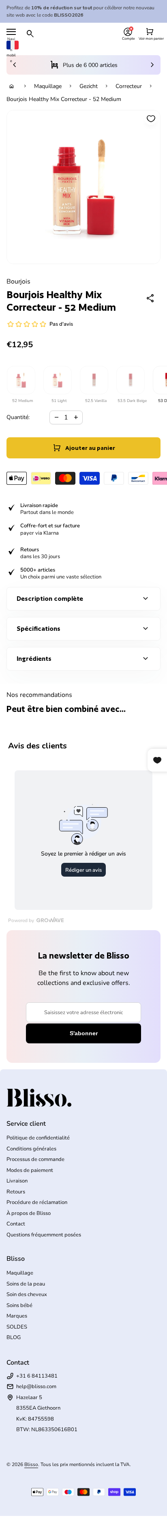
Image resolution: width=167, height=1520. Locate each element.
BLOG (13, 1337)
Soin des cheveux (26, 1294)
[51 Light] (57, 380)
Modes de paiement (29, 1170)
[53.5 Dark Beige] (130, 380)
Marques (16, 1316)
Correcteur (129, 86)
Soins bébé (19, 1305)
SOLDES (16, 1327)
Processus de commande (35, 1159)
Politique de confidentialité (38, 1138)
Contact (15, 1224)
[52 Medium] (20, 380)
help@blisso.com (36, 1386)
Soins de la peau (25, 1284)
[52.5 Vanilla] (93, 380)
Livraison (17, 1181)
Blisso (31, 1464)
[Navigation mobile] (11, 32)
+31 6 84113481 (37, 1376)
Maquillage (48, 86)
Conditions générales (31, 1148)
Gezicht (88, 86)
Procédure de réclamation (36, 1202)
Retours (15, 1191)
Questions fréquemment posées (43, 1234)
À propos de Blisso (28, 1213)
